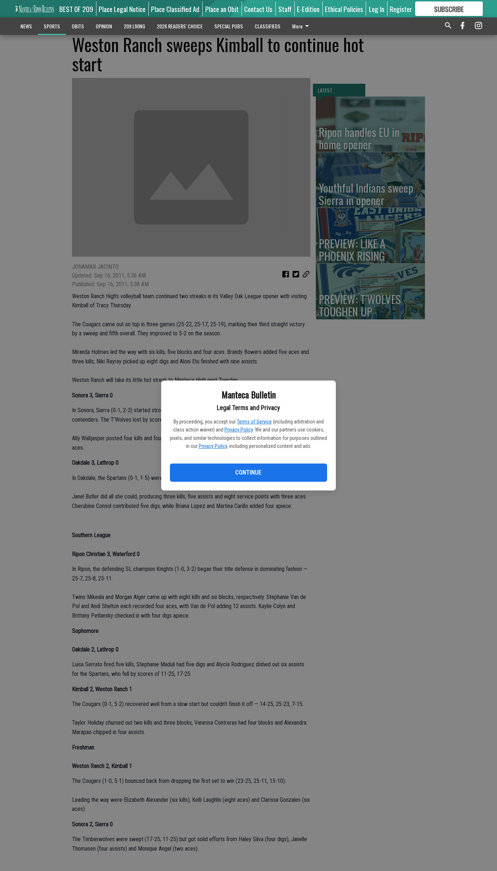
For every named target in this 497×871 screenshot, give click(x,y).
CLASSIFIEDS (268, 26)
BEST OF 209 (76, 8)
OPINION (104, 26)
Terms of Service (254, 422)
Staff (284, 8)
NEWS (26, 26)
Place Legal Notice (122, 8)
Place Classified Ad (175, 8)
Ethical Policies (344, 8)
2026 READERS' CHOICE (180, 26)
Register (401, 8)
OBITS (78, 26)
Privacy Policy (238, 430)
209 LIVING (134, 26)
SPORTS (52, 26)
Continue (248, 472)
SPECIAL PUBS (228, 26)
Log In (376, 8)
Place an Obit (222, 8)
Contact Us (258, 8)
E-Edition (308, 8)
